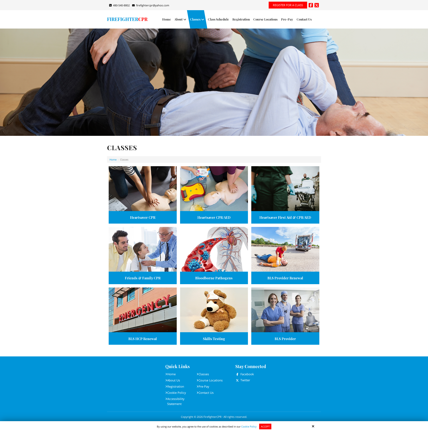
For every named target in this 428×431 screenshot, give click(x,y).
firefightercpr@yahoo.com (152, 5)
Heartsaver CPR (142, 217)
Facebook (247, 374)
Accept (265, 426)
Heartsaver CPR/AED (214, 217)
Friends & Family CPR (142, 278)
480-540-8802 (121, 5)
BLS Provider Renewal (285, 278)
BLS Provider (285, 338)
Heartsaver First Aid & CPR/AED (285, 217)
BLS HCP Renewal (142, 338)
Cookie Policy (249, 426)
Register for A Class (288, 5)
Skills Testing (214, 338)
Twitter (245, 380)
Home (113, 159)
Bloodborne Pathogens (214, 278)
